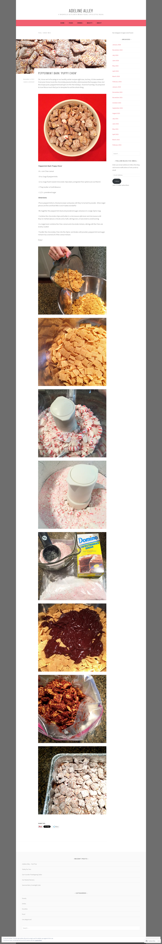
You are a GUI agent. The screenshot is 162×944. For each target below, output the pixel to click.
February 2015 (116, 145)
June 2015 (115, 124)
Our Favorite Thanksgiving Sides (32, 875)
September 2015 (117, 108)
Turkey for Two (26, 869)
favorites (24, 909)
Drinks (79, 23)
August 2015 (116, 113)
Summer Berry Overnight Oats (31, 885)
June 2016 (115, 61)
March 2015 (116, 140)
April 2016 (115, 71)
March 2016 (116, 76)
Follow (117, 181)
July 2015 (115, 119)
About (99, 23)
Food (71, 23)
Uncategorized (26, 919)
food (23, 914)
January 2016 (116, 87)
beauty (24, 898)
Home (62, 23)
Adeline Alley (81, 10)
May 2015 (115, 129)
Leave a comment (29, 82)
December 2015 (117, 92)
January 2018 (116, 45)
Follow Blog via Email (126, 161)
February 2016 (116, 82)
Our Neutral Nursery (28, 880)
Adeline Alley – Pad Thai (29, 864)
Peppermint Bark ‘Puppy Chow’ (57, 73)
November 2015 (117, 97)
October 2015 (116, 103)
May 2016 (115, 66)
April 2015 (115, 134)
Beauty (89, 23)
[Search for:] (126, 154)
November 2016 (117, 50)
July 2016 (115, 55)
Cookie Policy (38, 940)
